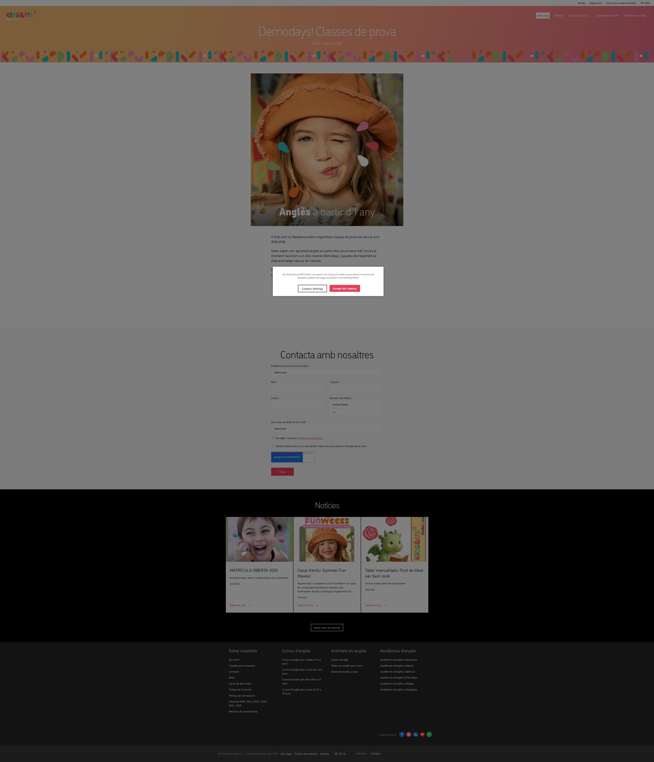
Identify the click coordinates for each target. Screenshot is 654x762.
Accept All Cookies (344, 288)
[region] (328, 281)
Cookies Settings (312, 288)
